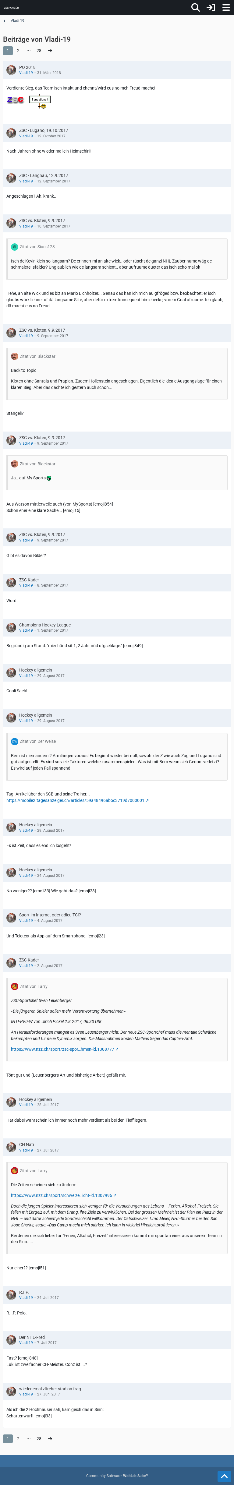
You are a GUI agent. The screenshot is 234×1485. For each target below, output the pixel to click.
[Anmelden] (211, 7)
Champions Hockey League (45, 625)
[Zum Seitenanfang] (224, 1476)
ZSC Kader (29, 579)
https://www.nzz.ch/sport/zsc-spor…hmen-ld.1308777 (62, 1049)
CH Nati (26, 1144)
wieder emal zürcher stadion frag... (52, 1388)
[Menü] (226, 8)
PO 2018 (27, 67)
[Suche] (196, 8)
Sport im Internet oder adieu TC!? (50, 914)
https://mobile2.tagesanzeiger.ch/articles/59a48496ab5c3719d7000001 (75, 800)
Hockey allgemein (35, 670)
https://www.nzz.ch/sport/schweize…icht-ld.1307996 (61, 1195)
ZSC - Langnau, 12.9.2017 (43, 175)
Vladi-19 (26, 73)
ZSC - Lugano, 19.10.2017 (43, 130)
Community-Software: (117, 1476)
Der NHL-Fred (32, 1337)
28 (39, 50)
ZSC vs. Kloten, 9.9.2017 (42, 220)
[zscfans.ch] (11, 8)
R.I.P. (24, 1292)
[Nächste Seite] (49, 50)
